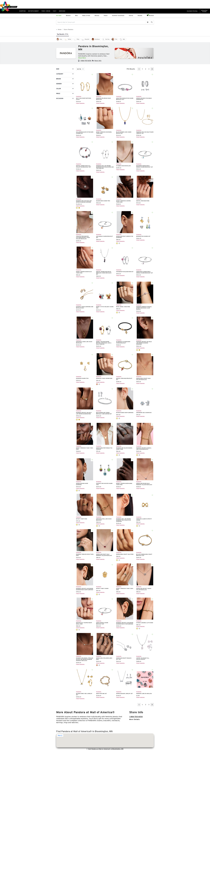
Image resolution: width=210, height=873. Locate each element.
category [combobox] (59, 74)
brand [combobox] (58, 79)
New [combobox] (57, 69)
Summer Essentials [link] (118, 15)
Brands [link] (140, 15)
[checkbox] (59, 39)
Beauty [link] (97, 15)
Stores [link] (131, 15)
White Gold (79, 207)
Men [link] (76, 15)
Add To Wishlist (92, 74)
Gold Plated (117, 243)
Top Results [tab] (62, 34)
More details (134, 719)
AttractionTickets (204, 11)
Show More (82, 58)
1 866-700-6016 (85, 60)
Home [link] (105, 15)
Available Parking (192, 11)
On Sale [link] (58, 15)
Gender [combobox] (59, 84)
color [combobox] (58, 88)
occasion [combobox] (59, 98)
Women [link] (68, 15)
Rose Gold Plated (97, 384)
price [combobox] (58, 93)
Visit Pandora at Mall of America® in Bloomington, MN (105, 749)
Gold (77, 207)
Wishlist (151, 15)
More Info (97, 60)
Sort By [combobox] (79, 69)
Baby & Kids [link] (86, 15)
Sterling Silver (119, 243)
